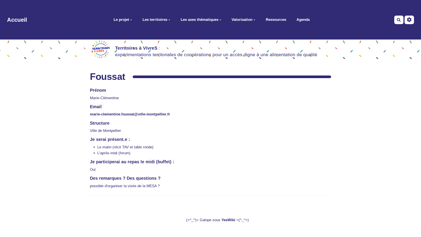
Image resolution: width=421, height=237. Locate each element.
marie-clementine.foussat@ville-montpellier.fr (130, 114)
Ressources (276, 20)
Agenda (303, 20)
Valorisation (242, 20)
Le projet (121, 20)
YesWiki (228, 220)
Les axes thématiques (199, 20)
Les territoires (155, 20)
